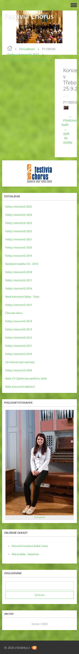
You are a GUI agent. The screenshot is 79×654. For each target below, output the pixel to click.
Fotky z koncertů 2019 (18, 256)
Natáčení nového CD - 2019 (21, 264)
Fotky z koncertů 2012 (18, 337)
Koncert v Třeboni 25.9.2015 (27, 60)
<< (9, 624)
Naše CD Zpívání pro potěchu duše (26, 378)
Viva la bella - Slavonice (25, 554)
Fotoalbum (27, 49)
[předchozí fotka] (70, 108)
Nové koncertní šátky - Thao (22, 296)
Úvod (9, 48)
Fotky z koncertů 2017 (18, 280)
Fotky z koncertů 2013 (18, 329)
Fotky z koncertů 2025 (18, 206)
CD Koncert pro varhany (19, 362)
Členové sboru (14, 313)
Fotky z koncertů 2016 (18, 288)
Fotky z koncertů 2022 (18, 231)
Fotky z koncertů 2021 (18, 239)
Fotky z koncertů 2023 (18, 223)
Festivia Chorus (29, 16)
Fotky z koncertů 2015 (23, 54)
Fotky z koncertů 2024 (18, 215)
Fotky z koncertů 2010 (18, 354)
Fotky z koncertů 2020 (18, 247)
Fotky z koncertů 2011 (18, 346)
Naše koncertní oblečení (20, 386)
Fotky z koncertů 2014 (18, 321)
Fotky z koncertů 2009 (18, 370)
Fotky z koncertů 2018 (18, 272)
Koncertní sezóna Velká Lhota (30, 546)
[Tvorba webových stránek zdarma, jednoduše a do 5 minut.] (34, 648)
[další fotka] (61, 108)
